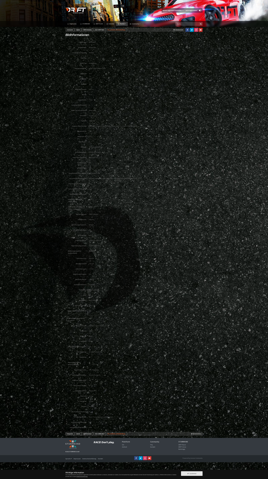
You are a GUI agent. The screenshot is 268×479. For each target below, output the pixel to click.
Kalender (111, 24)
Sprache (68, 459)
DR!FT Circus (182, 447)
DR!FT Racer (182, 445)
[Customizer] (200, 10)
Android (124, 447)
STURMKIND (86, 24)
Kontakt (152, 447)
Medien (122, 24)
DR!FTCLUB (99, 24)
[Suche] (201, 24)
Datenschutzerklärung (89, 459)
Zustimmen (192, 473)
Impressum (77, 459)
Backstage (181, 449)
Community (135, 24)
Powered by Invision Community (193, 458)
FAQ (151, 445)
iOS (123, 445)
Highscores (72, 24)
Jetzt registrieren (191, 10)
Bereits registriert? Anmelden (172, 10)
